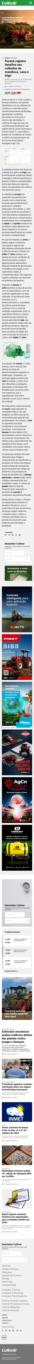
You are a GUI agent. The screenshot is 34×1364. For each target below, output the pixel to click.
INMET (4, 1125)
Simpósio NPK (6, 1169)
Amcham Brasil (6, 1212)
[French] (16, 93)
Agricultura (13, 58)
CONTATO (5, 1323)
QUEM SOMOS (7, 1320)
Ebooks (5, 1278)
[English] (9, 93)
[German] (19, 93)
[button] (30, 3)
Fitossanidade (9, 1285)
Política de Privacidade (8, 1327)
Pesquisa (11, 1029)
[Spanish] (12, 93)
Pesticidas (5, 1029)
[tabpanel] (17, 29)
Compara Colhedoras (12, 1293)
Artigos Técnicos (10, 1269)
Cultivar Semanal (10, 1310)
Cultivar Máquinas (11, 1307)
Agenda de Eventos (11, 1275)
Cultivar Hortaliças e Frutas (15, 1304)
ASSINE (4, 1315)
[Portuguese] (6, 93)
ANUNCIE (5, 1318)
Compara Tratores (11, 1289)
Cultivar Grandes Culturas (15, 1300)
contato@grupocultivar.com (9, 1354)
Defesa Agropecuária (8, 1082)
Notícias (6, 1265)
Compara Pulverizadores (14, 1296)
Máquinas (7, 1272)
